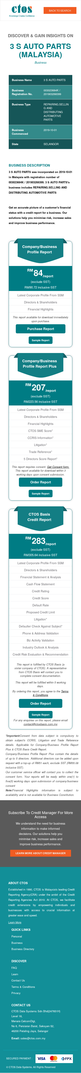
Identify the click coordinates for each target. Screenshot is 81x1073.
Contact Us (18, 980)
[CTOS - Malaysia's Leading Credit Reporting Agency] (23, 10)
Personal (16, 936)
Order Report (40, 482)
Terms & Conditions (23, 987)
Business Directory (22, 949)
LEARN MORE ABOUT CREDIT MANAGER (41, 853)
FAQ (14, 968)
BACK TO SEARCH (60, 10)
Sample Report (40, 340)
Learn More (14, 922)
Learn (14, 974)
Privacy (16, 993)
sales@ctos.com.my (33, 1038)
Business (17, 943)
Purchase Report (40, 328)
